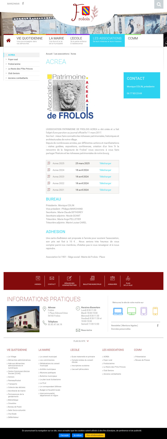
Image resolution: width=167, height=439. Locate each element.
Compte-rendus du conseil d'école (82, 361)
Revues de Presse (142, 360)
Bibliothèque (13, 400)
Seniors (11, 377)
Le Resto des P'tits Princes (115, 367)
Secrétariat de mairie (16, 391)
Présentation (140, 357)
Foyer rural (108, 360)
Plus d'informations (95, 435)
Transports (12, 384)
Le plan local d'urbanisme (50, 380)
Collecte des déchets (16, 387)
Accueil (49, 54)
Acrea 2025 (58, 163)
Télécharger (105, 163)
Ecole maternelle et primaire (83, 357)
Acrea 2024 (58, 170)
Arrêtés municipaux (48, 369)
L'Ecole (74, 349)
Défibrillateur (13, 417)
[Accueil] (83, 13)
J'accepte (64, 435)
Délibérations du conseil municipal (50, 364)
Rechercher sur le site (158, 4)
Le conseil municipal (48, 357)
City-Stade (12, 414)
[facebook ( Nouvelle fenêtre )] (23, 4)
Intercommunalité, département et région (49, 394)
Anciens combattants (112, 374)
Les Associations (113, 349)
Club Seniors (109, 371)
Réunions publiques (48, 373)
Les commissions (47, 360)
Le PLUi (43, 383)
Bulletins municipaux (48, 376)
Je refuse (78, 435)
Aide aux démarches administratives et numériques (16, 365)
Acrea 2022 (58, 183)
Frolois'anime (109, 363)
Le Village (12, 357)
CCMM (138, 349)
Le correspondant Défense (50, 387)
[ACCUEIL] (8, 40)
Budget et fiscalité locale (50, 390)
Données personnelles (120, 329)
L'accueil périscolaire (80, 369)
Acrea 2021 (58, 190)
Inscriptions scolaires (80, 366)
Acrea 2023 (58, 176)
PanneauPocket (14, 380)
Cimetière (12, 403)
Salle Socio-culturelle (16, 410)
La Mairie (44, 349)
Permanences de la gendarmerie (16, 395)
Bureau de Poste (15, 407)
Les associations (61, 54)
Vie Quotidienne (17, 349)
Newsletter (116, 325)
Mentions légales (129, 325)
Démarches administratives (19, 360)
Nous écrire (86, 330)
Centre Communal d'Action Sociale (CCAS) (19, 372)
